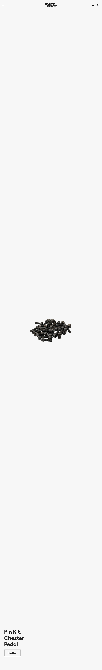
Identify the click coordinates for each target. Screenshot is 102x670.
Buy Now (12, 653)
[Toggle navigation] (3, 5)
